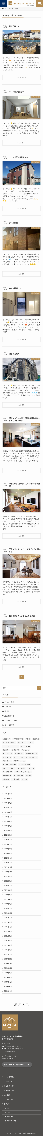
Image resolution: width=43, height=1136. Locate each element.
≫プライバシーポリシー (10, 1056)
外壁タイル (15, 750)
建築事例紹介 (9, 716)
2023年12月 (8, 849)
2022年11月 (8, 872)
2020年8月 (8, 977)
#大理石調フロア (18, 739)
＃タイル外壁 (20, 768)
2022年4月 (8, 899)
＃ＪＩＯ (24, 779)
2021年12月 (8, 913)
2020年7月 (8, 982)
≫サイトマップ (7, 1059)
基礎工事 (6, 750)
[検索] (27, 1004)
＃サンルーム (7, 761)
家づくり (7, 711)
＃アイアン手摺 (7, 753)
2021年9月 (8, 922)
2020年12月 (8, 959)
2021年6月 (8, 931)
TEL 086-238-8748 (8, 1051)
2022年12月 (8, 867)
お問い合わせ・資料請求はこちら (17, 1064)
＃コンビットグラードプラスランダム (25, 757)
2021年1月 (8, 954)
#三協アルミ (6, 739)
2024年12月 (8, 807)
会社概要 (7, 1095)
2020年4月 (8, 991)
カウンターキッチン (9, 742)
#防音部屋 (36, 739)
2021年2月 (8, 950)
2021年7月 (8, 927)
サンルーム (21, 742)
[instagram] (15, 1004)
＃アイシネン (19, 753)
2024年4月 (8, 830)
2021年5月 (8, 936)
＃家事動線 (6, 779)
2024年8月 (8, 812)
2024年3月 (8, 835)
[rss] (19, 1004)
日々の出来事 (9, 725)
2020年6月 (8, 986)
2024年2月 (8, 839)
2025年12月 (8, 794)
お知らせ (7, 707)
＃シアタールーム (19, 761)
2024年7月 (8, 817)
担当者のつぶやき (10, 720)
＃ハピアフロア (7, 772)
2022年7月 (8, 885)
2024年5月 (8, 826)
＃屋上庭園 (15, 779)
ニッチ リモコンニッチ (10, 746)
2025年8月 (8, 798)
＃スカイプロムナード (9, 764)
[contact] (23, 1004)
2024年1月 (8, 844)
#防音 (28, 739)
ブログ (6, 1104)
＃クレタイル (7, 757)
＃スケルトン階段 (24, 764)
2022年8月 (8, 881)
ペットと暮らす (25, 746)
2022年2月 (8, 904)
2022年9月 (8, 876)
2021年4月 (8, 941)
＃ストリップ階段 (8, 768)
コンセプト (8, 1081)
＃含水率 (29, 775)
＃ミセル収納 (7, 775)
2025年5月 (8, 803)
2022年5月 (8, 895)
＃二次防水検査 (18, 775)
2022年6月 (8, 890)
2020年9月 (8, 973)
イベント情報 (9, 702)
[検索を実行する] (39, 688)
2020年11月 (8, 963)
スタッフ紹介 (9, 1099)
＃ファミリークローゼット (23, 772)
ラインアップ (9, 1086)
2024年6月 (8, 821)
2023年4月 (8, 858)
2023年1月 (8, 862)
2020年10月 (8, 968)
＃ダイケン (30, 768)
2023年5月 (8, 853)
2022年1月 (8, 908)
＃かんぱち (25, 750)
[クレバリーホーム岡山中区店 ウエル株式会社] (21, 3)
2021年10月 (8, 918)
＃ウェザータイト (31, 753)
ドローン (30, 742)
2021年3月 (8, 945)
